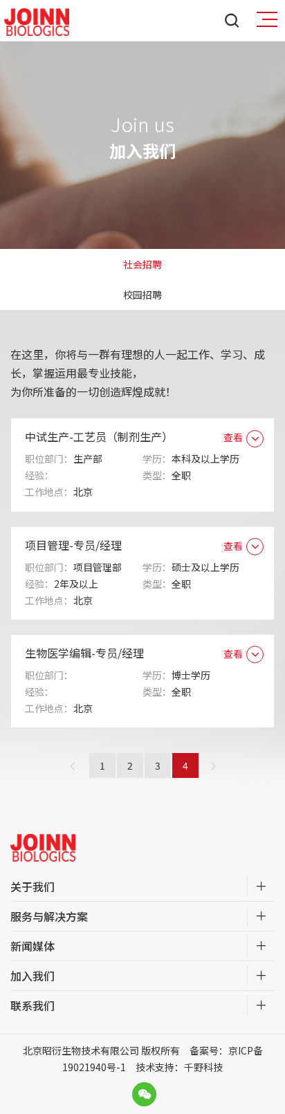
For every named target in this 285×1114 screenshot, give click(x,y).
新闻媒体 (32, 946)
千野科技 (203, 1067)
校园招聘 (142, 294)
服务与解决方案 (49, 916)
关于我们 (32, 886)
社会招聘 (142, 264)
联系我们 (32, 1005)
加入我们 (32, 975)
